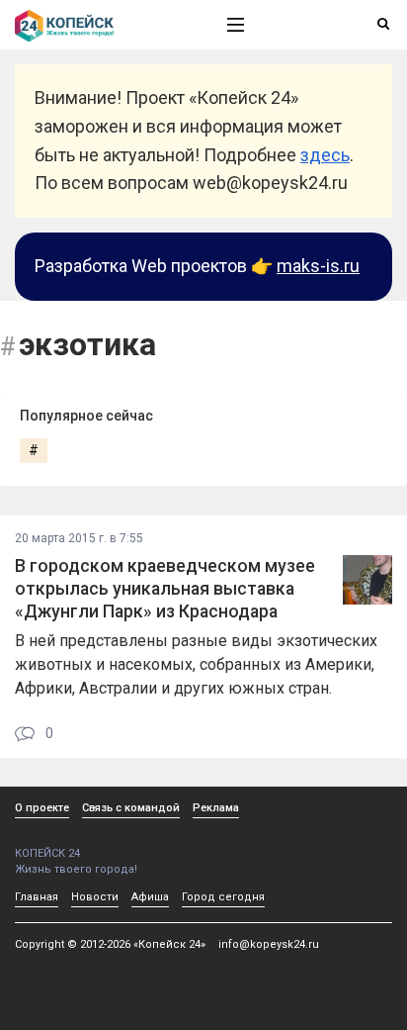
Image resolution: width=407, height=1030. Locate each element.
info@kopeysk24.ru (268, 944)
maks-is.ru (318, 265)
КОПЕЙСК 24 (47, 853)
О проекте (42, 807)
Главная (36, 896)
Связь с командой (131, 807)
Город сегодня (223, 896)
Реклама (216, 807)
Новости (95, 896)
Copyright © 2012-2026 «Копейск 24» (110, 944)
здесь (325, 154)
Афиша (150, 896)
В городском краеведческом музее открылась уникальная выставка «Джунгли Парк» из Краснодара (165, 588)
